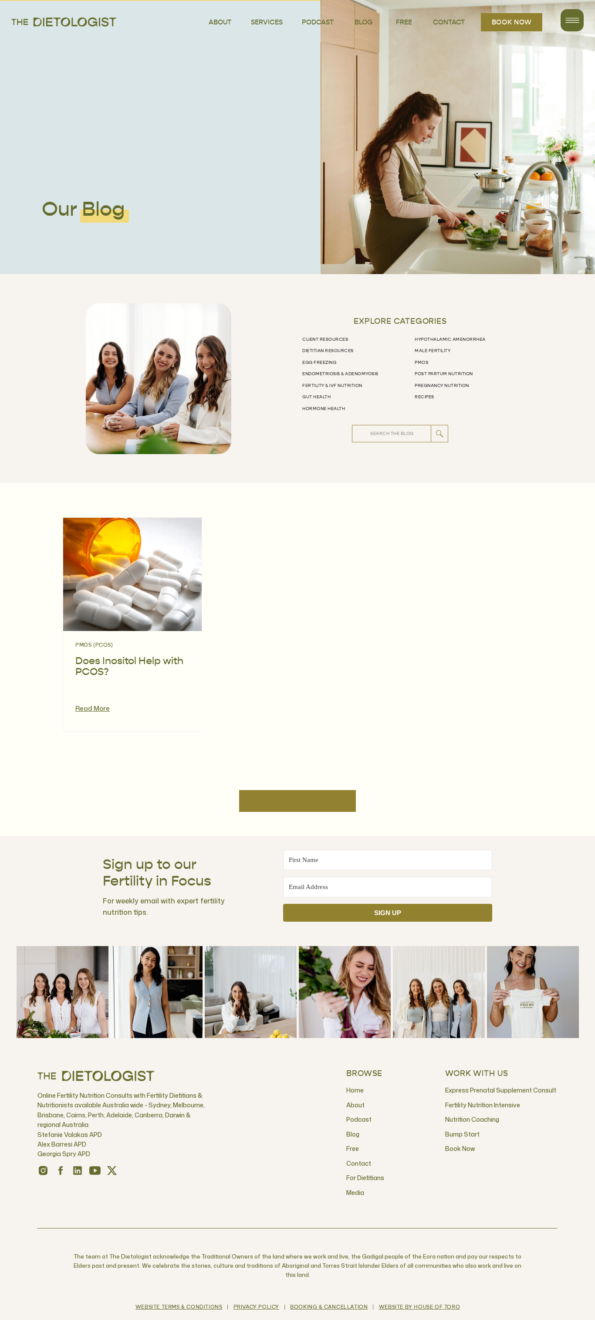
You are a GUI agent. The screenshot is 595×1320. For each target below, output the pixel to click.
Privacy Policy (256, 1307)
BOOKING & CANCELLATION (329, 1307)
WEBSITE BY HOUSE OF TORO (419, 1307)
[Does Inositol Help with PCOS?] (132, 574)
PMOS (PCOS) (94, 645)
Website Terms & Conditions (179, 1307)
